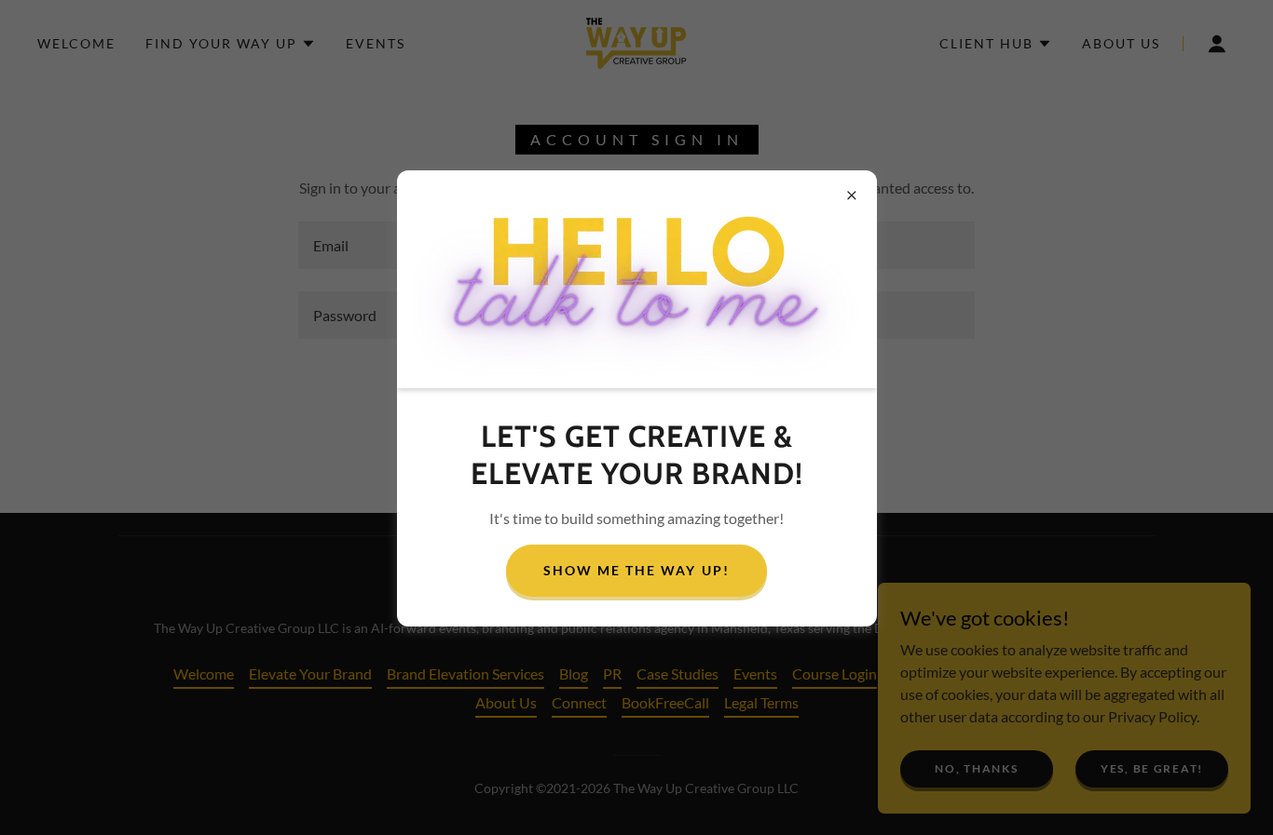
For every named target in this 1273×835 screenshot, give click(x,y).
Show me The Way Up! (636, 570)
